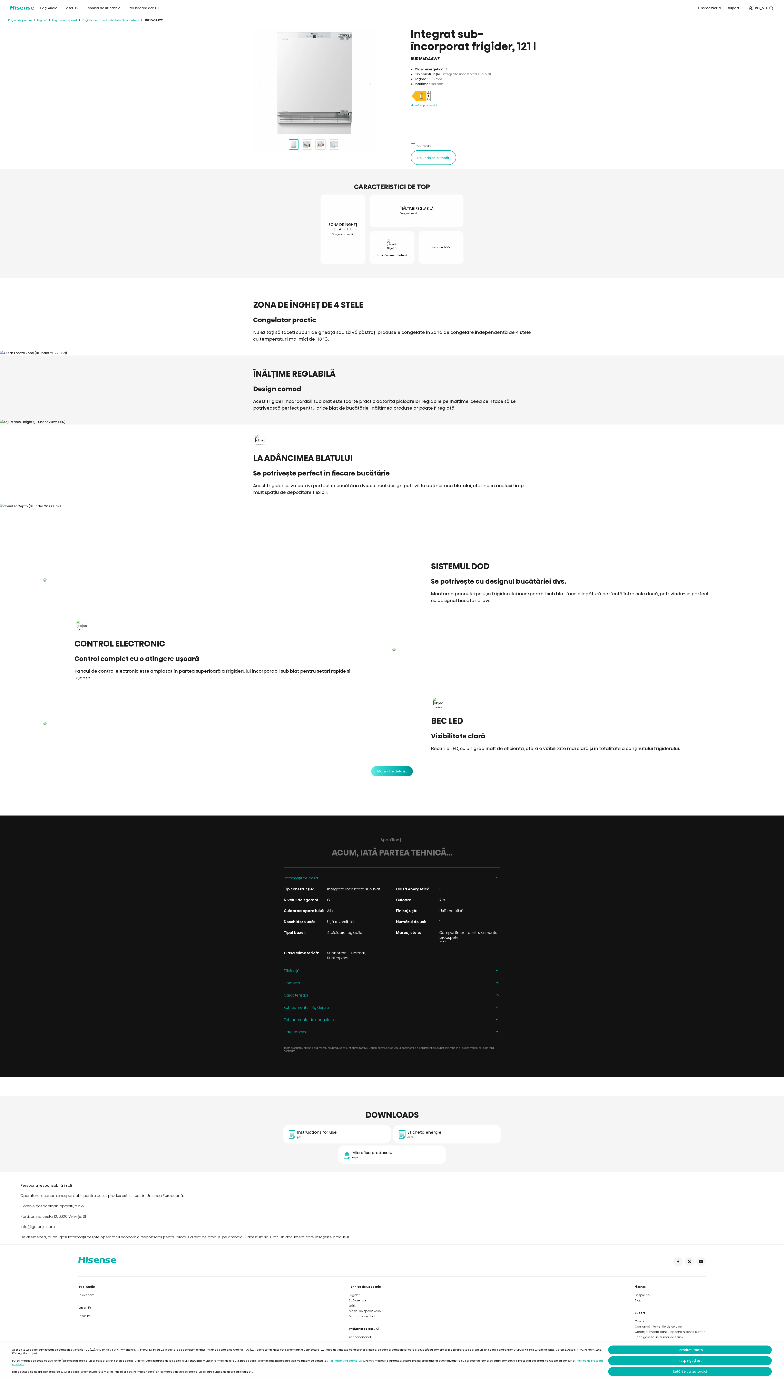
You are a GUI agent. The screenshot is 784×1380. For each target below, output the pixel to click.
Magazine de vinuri (362, 1316)
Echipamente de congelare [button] (309, 1019)
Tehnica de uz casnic (103, 8)
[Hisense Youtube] (701, 1261)
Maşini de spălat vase (365, 1311)
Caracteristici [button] (296, 995)
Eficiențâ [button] (292, 970)
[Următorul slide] (369, 83)
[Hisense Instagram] (689, 1261)
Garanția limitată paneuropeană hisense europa (670, 1332)
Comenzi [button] (292, 983)
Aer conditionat (360, 1337)
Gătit (352, 1306)
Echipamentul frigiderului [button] (307, 1007)
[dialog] (392, 1361)
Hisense (640, 1287)
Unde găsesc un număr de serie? (659, 1337)
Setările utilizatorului (690, 1371)
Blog (638, 1300)
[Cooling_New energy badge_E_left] (421, 101)
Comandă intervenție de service (658, 1326)
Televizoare (86, 1295)
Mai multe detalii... (392, 771)
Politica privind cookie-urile (346, 1360)
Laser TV (72, 8)
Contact (640, 1321)
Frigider (42, 20)
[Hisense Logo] (22, 8)
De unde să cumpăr (433, 158)
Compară (424, 145)
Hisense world (709, 8)
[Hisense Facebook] (678, 1261)
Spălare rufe (357, 1300)
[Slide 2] (307, 144)
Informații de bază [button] (301, 878)
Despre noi (642, 1295)
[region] (314, 83)
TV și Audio (48, 8)
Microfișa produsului (424, 105)
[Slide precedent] (259, 83)
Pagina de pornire (20, 20)
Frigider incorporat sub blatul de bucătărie (110, 20)
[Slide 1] (294, 144)
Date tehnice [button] (295, 1032)
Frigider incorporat (64, 20)
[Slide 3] (320, 144)
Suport (733, 8)
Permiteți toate (690, 1350)
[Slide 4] (334, 144)
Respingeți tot (690, 1360)
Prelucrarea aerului (143, 8)
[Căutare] (771, 8)
